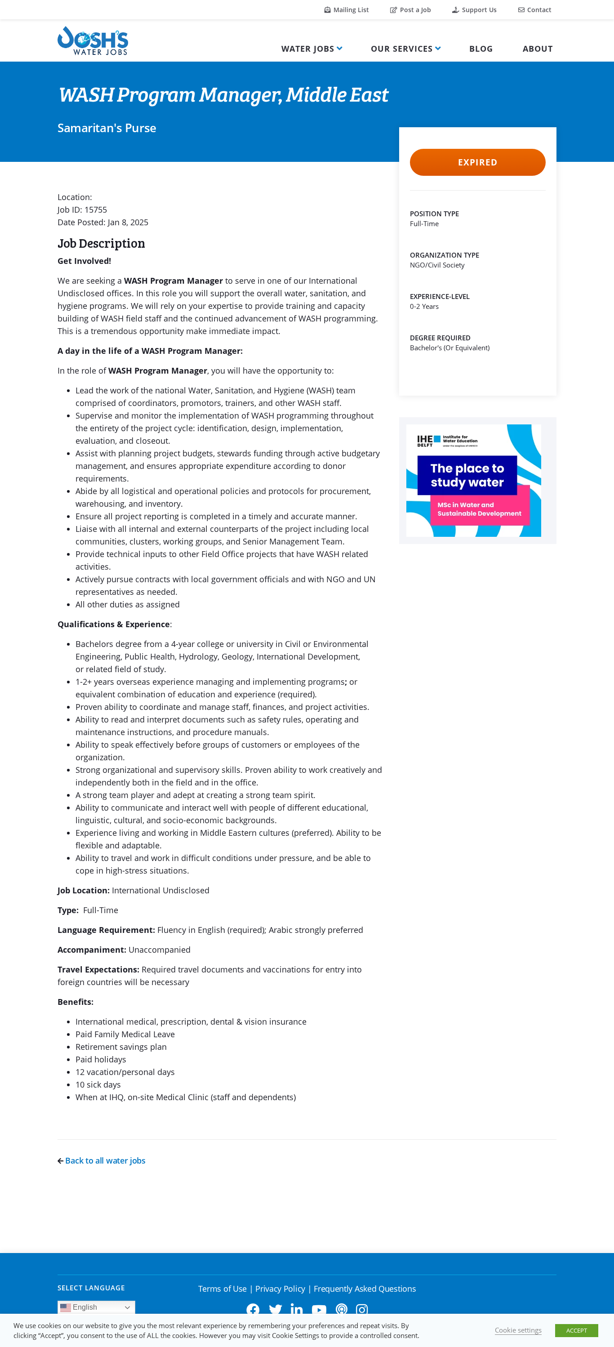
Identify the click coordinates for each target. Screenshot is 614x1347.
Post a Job (414, 9)
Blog (481, 48)
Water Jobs (307, 48)
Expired (477, 162)
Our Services (402, 48)
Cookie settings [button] (518, 1329)
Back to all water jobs (104, 1160)
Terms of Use (222, 1288)
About (538, 48)
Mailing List (350, 9)
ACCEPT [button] (576, 1330)
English (84, 1307)
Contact (538, 9)
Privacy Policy (280, 1288)
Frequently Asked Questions (365, 1288)
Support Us (478, 9)
